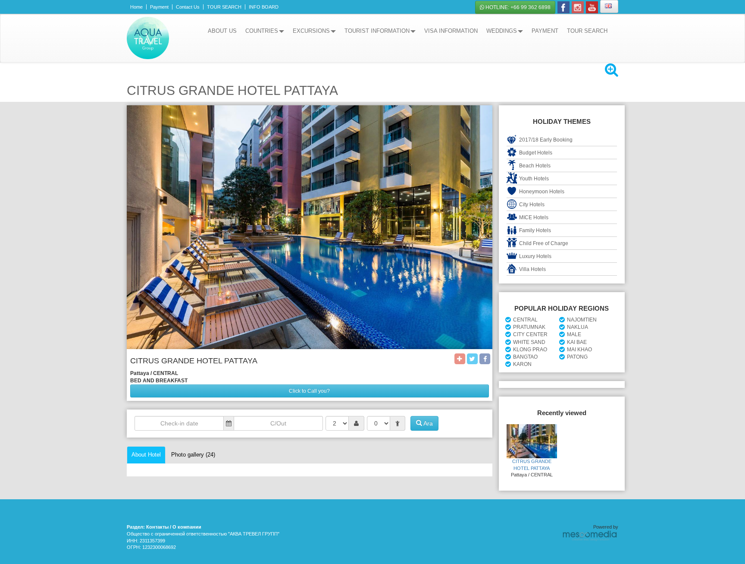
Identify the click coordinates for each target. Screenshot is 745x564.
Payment (159, 6)
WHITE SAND (529, 342)
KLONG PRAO (530, 350)
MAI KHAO (579, 350)
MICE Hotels (533, 217)
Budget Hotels (535, 153)
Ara (427, 423)
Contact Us (188, 6)
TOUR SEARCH (224, 6)
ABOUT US (222, 31)
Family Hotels (535, 230)
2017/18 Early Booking (546, 140)
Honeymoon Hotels (541, 192)
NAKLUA (577, 327)
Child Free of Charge (543, 243)
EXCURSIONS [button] (311, 31)
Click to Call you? (309, 391)
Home (136, 6)
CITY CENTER (530, 334)
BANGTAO (525, 357)
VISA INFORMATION (451, 31)
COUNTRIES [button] (261, 31)
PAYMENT (545, 31)
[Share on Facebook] (485, 358)
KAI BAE (577, 342)
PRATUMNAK (529, 327)
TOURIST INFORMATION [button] (377, 31)
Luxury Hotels (535, 256)
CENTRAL (525, 320)
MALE (574, 334)
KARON (522, 364)
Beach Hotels (535, 166)
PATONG (577, 357)
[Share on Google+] (460, 358)
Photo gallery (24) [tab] (193, 454)
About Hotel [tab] (146, 454)
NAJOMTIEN (582, 320)
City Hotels (532, 205)
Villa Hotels (532, 269)
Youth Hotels (534, 179)
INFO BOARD (264, 6)
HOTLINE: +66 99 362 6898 (517, 7)
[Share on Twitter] (472, 358)
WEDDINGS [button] (501, 31)
